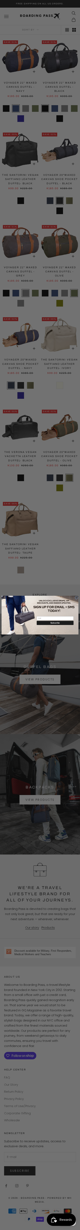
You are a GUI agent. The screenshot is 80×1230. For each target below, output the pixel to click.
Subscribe (55, 623)
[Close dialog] (76, 597)
